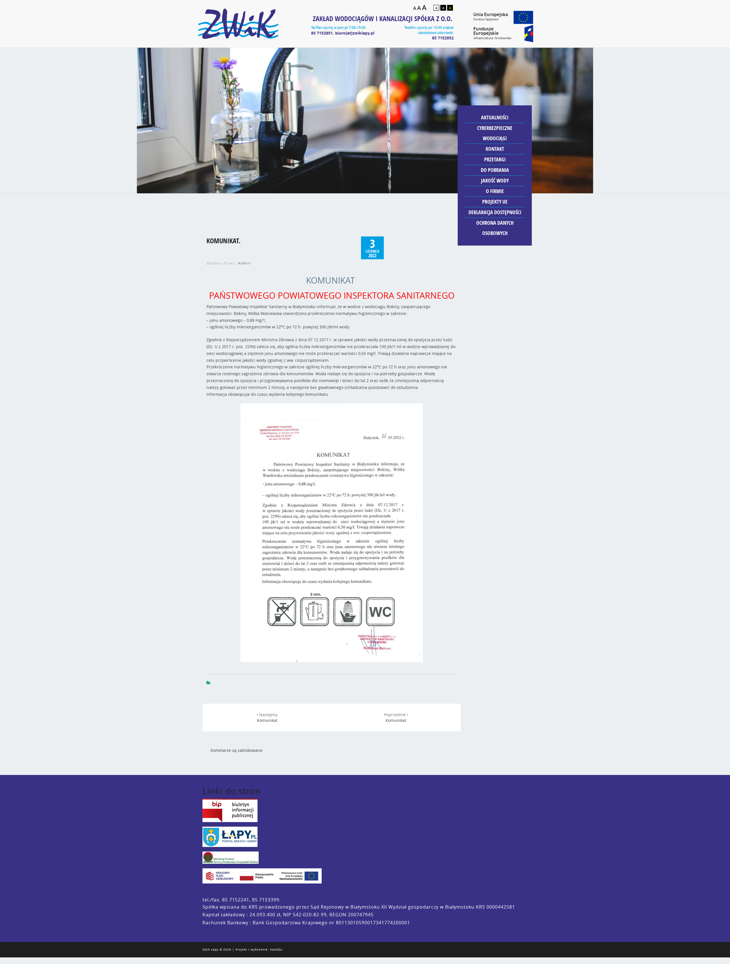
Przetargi (495, 159)
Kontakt (495, 148)
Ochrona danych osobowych (495, 228)
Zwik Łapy (210, 949)
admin (244, 263)
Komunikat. (395, 717)
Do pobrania (495, 170)
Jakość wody (495, 180)
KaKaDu (276, 949)
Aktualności (494, 117)
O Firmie (495, 191)
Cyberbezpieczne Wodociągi (494, 133)
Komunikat (267, 717)
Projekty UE (495, 201)
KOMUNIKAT (330, 280)
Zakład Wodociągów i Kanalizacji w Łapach (238, 24)
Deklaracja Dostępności (495, 212)
